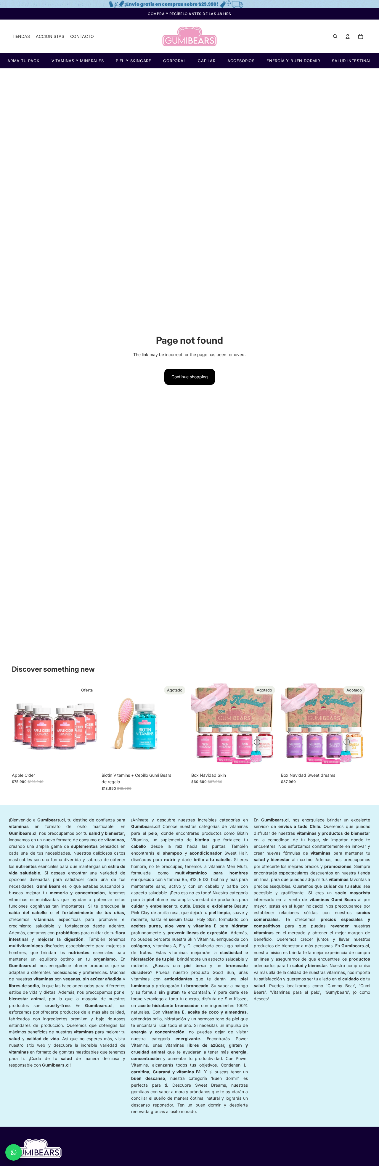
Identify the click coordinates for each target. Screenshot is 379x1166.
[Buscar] (335, 36)
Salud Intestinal (352, 61)
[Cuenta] (347, 36)
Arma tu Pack (23, 61)
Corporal (174, 61)
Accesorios (241, 61)
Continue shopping (189, 376)
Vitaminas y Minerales (78, 61)
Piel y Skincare (133, 61)
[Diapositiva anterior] (21, 726)
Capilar (207, 61)
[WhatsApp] (13, 1152)
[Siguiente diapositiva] (89, 726)
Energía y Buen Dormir (293, 61)
